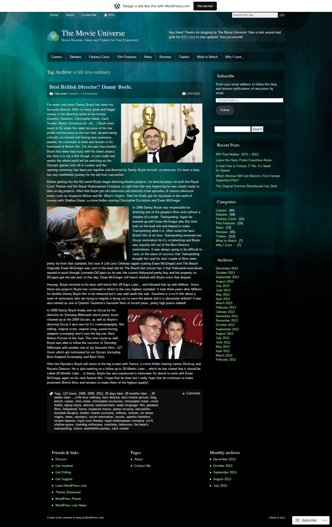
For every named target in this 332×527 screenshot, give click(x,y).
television (125, 424)
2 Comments (90, 93)
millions (121, 413)
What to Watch (207, 57)
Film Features (127, 57)
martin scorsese (102, 413)
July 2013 (222, 286)
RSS (111, 15)
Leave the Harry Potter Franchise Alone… (245, 160)
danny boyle (72, 405)
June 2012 (223, 342)
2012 (99, 393)
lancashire (142, 409)
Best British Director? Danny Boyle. (90, 87)
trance (77, 428)
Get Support (63, 479)
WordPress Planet (68, 499)
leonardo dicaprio (66, 413)
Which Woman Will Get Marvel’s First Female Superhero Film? (248, 178)
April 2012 (223, 351)
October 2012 (225, 325)
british (58, 401)
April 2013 (223, 299)
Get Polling (63, 472)
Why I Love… (235, 57)
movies (133, 413)
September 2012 (227, 329)
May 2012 (223, 347)
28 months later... (137, 393)
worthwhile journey (97, 428)
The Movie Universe (93, 32)
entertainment (105, 405)
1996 (82, 393)
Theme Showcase (68, 492)
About (70, 15)
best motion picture (135, 397)
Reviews (165, 57)
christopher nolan (136, 401)
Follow (224, 110)
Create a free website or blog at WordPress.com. (76, 517)
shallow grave (63, 424)
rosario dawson (64, 420)
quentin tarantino (138, 417)
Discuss (61, 459)
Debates (75, 57)
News (148, 57)
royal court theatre (90, 420)
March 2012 (224, 355)
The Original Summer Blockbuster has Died (246, 186)
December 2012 (227, 316)
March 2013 (224, 303)
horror (83, 409)
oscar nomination (101, 417)
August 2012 (225, 333)
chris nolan (82, 401)
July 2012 (222, 338)
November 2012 (227, 320)
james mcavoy (123, 409)
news (69, 417)
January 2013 (225, 312)
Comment (193, 393)
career (69, 401)
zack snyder (120, 428)
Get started (205, 6)
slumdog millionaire (88, 424)
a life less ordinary (87, 397)
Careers (56, 57)
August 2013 (225, 281)
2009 (90, 393)
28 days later (114, 393)
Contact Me (88, 15)
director (88, 405)
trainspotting (62, 428)
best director (111, 397)
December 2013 (227, 268)
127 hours (70, 393)
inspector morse (99, 409)
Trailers (184, 57)
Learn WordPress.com (71, 485)
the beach (141, 424)
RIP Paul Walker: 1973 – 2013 (237, 154)
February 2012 (226, 359)
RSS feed (188, 37)
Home (54, 15)
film (142, 405)
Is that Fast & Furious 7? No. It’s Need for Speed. (243, 168)
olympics (81, 417)
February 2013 (226, 307)
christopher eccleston (107, 401)
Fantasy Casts (99, 57)
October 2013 (225, 273)
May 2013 (223, 294)
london (84, 413)
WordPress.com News (71, 505)
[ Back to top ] (277, 517)
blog (153, 397)
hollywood (70, 409)
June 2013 (223, 290)
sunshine (110, 424)
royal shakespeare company (124, 420)
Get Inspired (64, 466)
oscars (120, 417)
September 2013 (227, 277)
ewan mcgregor (127, 405)
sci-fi (149, 420)
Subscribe (225, 76)
